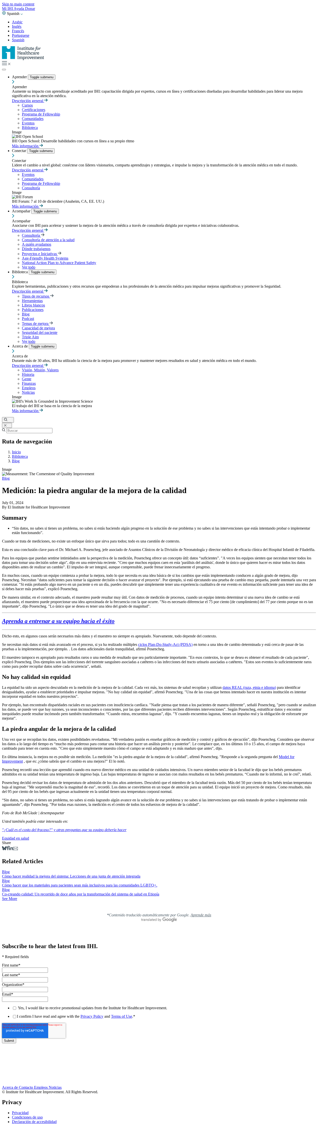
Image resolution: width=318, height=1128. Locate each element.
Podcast (28, 318)
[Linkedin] (11, 849)
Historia (28, 374)
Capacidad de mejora (38, 328)
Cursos (27, 105)
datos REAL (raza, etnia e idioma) (249, 687)
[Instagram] (159, 1077)
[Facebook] (8, 849)
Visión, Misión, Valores (40, 370)
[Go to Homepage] (23, 59)
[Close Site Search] (7, 425)
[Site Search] (8, 420)
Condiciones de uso (27, 1117)
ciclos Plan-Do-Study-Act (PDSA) (165, 644)
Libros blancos (33, 305)
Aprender (20, 77)
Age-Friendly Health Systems (45, 258)
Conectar (19, 151)
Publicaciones (32, 310)
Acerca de (20, 346)
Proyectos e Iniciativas (40, 254)
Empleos (29, 388)
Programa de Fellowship (41, 114)
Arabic (17, 22)
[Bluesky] (4, 849)
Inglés (16, 26)
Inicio (16, 452)
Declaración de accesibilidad (34, 1122)
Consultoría (31, 188)
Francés (18, 31)
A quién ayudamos (36, 244)
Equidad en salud (15, 838)
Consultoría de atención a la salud (48, 240)
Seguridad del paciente (39, 332)
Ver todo (28, 267)
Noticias (28, 392)
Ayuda (19, 8)
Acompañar (21, 211)
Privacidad (20, 1113)
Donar (30, 8)
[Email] (15, 849)
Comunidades (32, 119)
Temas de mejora (35, 323)
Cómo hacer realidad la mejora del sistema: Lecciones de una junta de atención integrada (71, 876)
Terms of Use (121, 1016)
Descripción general (28, 101)
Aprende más (201, 915)
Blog (26, 314)
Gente (26, 379)
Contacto (26, 1087)
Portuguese (20, 35)
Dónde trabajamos (36, 249)
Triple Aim (30, 337)
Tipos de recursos (36, 296)
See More (9, 898)
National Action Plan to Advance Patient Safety (59, 263)
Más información (26, 146)
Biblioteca (30, 127)
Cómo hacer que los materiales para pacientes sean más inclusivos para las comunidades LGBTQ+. (79, 885)
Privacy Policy (91, 1016)
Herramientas (32, 301)
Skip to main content (18, 4)
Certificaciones (33, 110)
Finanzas (29, 383)
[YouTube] (159, 1072)
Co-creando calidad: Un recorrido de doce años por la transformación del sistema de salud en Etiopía (80, 894)
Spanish (18, 40)
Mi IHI (8, 8)
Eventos (28, 123)
